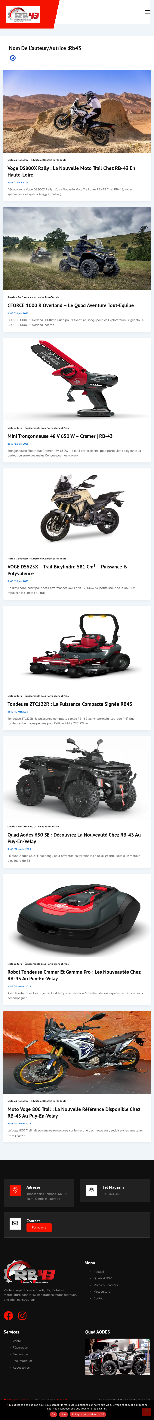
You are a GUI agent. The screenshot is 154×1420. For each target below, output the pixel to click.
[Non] (146, 1412)
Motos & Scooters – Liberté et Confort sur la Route (37, 160)
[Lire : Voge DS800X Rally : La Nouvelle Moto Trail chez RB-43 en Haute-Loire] (77, 111)
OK (53, 1414)
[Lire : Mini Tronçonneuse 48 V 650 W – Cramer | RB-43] (77, 379)
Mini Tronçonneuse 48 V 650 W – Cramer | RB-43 (60, 436)
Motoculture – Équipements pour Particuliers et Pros (38, 428)
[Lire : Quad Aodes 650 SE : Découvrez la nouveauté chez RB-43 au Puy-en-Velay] (77, 778)
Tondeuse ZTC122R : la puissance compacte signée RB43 (70, 704)
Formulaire (39, 1227)
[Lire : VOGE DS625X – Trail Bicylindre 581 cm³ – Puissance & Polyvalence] (77, 510)
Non (63, 1414)
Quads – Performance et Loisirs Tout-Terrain (33, 297)
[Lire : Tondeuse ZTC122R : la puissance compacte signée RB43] (77, 647)
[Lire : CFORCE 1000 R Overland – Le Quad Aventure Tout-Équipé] (77, 248)
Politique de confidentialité (88, 1414)
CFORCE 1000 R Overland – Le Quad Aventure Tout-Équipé (71, 305)
